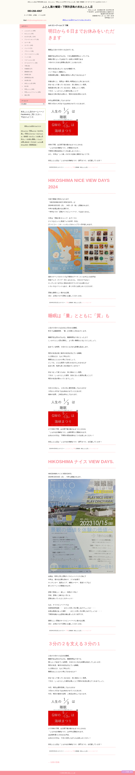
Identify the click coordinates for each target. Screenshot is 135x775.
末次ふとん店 (28, 83)
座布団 (26, 74)
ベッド (26, 57)
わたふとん (28, 33)
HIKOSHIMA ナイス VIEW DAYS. (81, 461)
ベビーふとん (28, 60)
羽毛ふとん (28, 89)
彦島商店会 (28, 77)
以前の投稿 (53, 762)
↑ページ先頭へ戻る (127, 772)
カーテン (27, 45)
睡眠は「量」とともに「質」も (79, 315)
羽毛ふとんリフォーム (31, 92)
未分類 (26, 80)
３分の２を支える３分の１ (74, 643)
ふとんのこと (68, 167)
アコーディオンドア (30, 39)
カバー (26, 42)
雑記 (26, 95)
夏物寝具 (27, 71)
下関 (73, 167)
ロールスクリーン (30, 63)
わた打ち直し (28, 36)
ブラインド (28, 51)
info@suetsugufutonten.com (36, 20)
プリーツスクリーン (30, 54)
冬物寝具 (27, 68)
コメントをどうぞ (93, 167)
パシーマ (27, 48)
